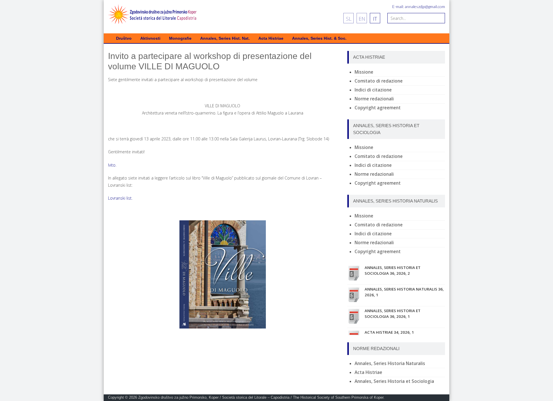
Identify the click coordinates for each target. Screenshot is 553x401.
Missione (364, 72)
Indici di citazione (373, 90)
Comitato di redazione (379, 81)
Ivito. (112, 165)
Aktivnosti (150, 38)
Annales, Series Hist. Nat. (225, 38)
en (362, 18)
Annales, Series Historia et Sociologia (394, 381)
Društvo (124, 38)
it (375, 18)
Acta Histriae (270, 38)
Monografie (180, 38)
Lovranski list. (120, 198)
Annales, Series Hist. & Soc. (319, 38)
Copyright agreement (378, 108)
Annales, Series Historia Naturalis (390, 363)
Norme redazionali (374, 99)
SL (348, 18)
